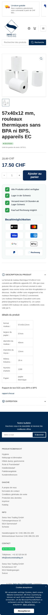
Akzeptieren (24, 611)
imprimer (5, 501)
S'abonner (39, 435)
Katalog (5, 505)
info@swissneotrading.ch (12, 558)
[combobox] (24, 42)
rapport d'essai (8, 393)
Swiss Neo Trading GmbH (22, 584)
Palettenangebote (9, 471)
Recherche (39, 42)
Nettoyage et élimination (12, 457)
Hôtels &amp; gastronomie (13, 461)
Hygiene (5, 454)
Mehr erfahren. (29, 605)
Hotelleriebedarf (8, 468)
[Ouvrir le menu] (43, 28)
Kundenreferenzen (9, 475)
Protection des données (12, 498)
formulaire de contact (10, 491)
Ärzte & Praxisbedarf (10, 464)
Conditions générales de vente (14, 494)
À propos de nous (9, 487)
